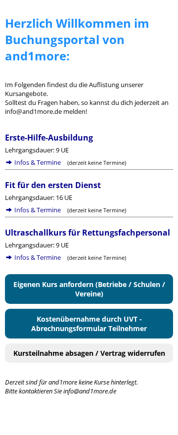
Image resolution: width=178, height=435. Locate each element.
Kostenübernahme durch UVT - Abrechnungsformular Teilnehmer (89, 323)
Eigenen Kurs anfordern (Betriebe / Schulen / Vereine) (89, 289)
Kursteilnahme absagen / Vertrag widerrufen (89, 353)
